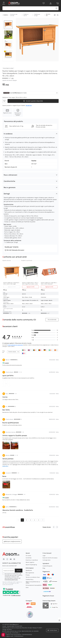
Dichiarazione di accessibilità (33, 585)
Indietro (6, 15)
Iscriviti (18, 570)
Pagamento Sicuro (48, 596)
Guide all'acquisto (47, 566)
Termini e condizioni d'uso (33, 577)
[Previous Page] (18, 520)
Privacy (28, 575)
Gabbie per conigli (37, 15)
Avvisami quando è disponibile (34, 101)
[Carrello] (58, 3)
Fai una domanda (52, 319)
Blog (44, 568)
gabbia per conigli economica (12, 541)
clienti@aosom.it (14, 624)
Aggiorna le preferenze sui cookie (33, 582)
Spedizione (29, 570)
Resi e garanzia (30, 572)
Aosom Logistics (30, 562)
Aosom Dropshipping (31, 564)
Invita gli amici (46, 560)
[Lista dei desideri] (44, 3)
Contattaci (29, 558)
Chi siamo (28, 555)
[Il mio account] (51, 3)
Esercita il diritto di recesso (50, 558)
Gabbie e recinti (25, 15)
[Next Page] (42, 520)
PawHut (33, 160)
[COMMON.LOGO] (14, 3)
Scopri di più (47, 527)
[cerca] (56, 8)
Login (44, 555)
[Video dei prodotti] (8, 34)
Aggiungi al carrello (12, 286)
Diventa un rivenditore (32, 560)
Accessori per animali (13, 15)
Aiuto (27, 587)
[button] (30, 133)
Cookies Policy (29, 579)
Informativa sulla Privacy (11, 579)
